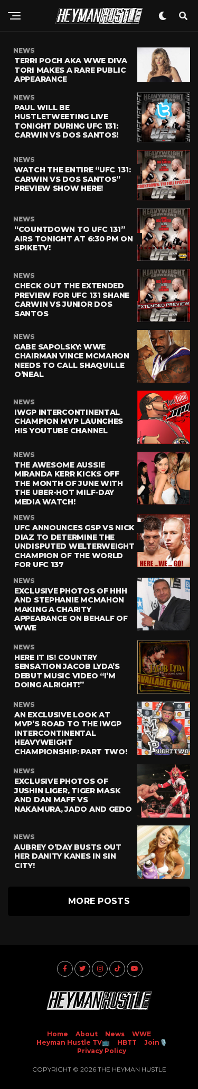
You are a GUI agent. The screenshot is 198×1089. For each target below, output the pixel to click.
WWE (141, 1034)
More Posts (99, 901)
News (115, 1034)
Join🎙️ (155, 1042)
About (87, 1034)
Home (57, 1034)
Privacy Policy (101, 1051)
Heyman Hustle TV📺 (73, 1042)
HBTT (127, 1042)
